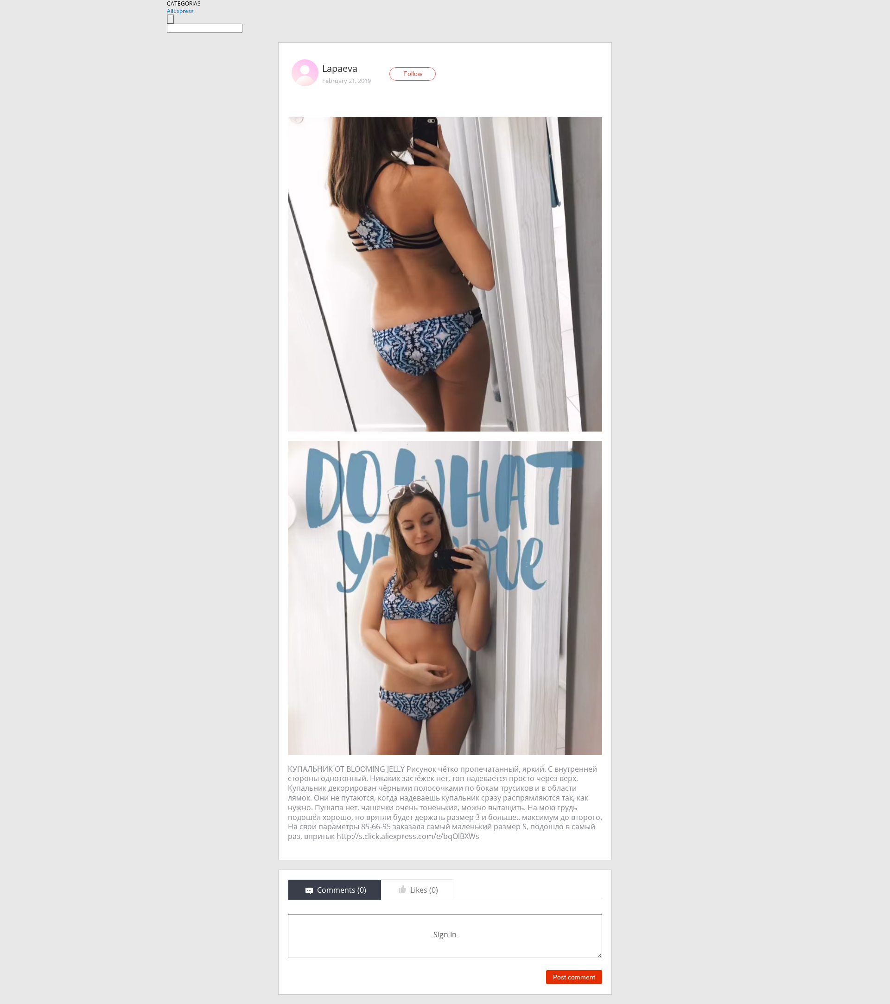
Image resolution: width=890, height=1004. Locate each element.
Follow (412, 73)
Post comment (574, 977)
